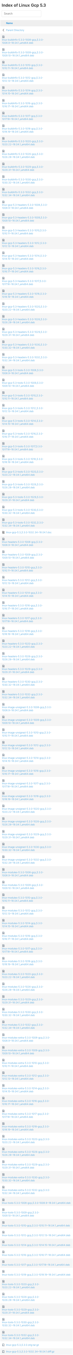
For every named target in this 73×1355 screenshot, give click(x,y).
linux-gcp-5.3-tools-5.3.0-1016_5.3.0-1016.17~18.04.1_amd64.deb (22, 435)
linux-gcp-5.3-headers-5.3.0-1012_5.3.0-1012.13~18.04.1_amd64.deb (24, 245)
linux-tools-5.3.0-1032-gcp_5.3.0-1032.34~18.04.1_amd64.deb (20, 1337)
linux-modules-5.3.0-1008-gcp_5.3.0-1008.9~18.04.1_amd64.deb (22, 874)
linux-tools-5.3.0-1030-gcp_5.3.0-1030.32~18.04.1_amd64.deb (20, 1324)
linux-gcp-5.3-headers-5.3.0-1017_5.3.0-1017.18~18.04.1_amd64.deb (24, 283)
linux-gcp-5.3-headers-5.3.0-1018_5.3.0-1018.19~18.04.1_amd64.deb (24, 295)
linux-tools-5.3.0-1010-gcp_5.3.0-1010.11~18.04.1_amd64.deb (36, 1225)
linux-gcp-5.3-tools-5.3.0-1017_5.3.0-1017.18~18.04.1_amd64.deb (22, 448)
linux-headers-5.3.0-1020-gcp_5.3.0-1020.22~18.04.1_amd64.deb (22, 645)
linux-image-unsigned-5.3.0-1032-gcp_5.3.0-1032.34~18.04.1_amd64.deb (27, 861)
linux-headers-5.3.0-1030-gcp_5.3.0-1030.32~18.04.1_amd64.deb (22, 683)
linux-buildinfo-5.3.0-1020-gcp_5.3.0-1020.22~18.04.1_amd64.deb (23, 143)
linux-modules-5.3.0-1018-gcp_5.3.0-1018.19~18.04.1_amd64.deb (22, 963)
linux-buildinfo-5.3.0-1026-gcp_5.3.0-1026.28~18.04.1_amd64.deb (23, 155)
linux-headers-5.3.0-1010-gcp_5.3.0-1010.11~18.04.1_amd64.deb (22, 569)
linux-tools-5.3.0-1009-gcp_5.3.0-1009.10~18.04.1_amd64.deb (20, 1214)
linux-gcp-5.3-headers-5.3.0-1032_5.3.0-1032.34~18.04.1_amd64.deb (25, 359)
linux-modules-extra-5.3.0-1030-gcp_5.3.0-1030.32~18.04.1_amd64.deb (26, 1179)
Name (9, 23)
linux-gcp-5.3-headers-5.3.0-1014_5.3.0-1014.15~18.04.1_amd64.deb (24, 257)
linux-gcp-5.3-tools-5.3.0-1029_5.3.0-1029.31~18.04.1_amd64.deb (23, 499)
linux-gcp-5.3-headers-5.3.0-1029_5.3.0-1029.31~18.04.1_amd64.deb (25, 333)
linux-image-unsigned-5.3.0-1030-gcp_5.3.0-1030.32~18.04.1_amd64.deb (27, 848)
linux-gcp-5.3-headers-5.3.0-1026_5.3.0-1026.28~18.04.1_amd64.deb (25, 321)
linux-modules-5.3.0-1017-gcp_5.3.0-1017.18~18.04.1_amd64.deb (22, 950)
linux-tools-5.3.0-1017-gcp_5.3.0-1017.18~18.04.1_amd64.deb (36, 1264)
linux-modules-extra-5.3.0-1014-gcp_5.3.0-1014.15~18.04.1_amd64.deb (26, 1090)
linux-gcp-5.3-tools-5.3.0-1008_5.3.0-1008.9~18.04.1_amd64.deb (23, 372)
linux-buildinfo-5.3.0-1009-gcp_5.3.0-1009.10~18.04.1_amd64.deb (23, 54)
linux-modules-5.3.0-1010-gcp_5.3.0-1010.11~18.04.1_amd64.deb (22, 899)
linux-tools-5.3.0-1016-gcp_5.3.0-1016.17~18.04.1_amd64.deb (36, 1254)
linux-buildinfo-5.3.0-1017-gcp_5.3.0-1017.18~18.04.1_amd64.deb (22, 117)
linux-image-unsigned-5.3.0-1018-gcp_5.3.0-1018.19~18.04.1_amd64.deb (26, 798)
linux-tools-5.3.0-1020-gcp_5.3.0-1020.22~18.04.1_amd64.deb (20, 1286)
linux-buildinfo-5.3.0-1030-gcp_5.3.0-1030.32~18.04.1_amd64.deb (23, 181)
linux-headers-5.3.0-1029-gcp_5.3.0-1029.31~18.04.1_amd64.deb (22, 670)
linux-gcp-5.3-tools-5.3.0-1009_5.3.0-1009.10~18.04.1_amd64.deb (23, 384)
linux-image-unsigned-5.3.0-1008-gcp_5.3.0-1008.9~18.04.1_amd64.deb (27, 709)
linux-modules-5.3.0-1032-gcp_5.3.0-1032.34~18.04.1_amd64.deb (22, 1026)
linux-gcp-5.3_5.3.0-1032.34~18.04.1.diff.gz (30, 1351)
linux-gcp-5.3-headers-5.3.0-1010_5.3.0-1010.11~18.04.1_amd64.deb (24, 232)
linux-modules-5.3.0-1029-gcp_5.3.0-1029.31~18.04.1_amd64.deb (22, 1001)
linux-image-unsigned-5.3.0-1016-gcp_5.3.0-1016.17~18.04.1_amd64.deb (26, 772)
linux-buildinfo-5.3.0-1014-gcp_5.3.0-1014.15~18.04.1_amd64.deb (22, 92)
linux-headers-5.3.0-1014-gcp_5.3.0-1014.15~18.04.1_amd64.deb (22, 594)
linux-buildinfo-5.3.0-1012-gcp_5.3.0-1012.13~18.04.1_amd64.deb (22, 79)
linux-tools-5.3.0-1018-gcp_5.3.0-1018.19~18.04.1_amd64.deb (36, 1274)
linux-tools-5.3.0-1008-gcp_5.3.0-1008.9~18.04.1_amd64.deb (36, 1202)
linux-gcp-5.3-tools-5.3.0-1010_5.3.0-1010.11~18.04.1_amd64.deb (22, 397)
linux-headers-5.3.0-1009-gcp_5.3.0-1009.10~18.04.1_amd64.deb (22, 556)
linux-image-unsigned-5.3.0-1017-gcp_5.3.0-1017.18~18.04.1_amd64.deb (26, 785)
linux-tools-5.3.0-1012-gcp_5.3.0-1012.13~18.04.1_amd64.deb (36, 1235)
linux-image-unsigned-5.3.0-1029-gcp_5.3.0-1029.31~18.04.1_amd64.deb (27, 836)
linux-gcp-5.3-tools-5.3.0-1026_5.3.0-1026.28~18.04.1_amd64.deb (23, 486)
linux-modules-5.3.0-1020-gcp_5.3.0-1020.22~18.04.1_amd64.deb (22, 976)
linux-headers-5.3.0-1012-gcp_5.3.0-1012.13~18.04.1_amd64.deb (22, 582)
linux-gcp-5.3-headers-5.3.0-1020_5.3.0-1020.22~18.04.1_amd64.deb (25, 308)
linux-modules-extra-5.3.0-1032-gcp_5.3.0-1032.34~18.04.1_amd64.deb (26, 1192)
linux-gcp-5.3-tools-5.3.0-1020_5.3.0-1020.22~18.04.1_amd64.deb (23, 473)
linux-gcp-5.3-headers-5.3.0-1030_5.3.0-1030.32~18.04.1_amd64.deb (25, 346)
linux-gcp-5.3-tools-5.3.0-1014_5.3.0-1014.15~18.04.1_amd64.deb (22, 422)
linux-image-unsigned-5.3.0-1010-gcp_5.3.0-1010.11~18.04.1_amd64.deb (26, 734)
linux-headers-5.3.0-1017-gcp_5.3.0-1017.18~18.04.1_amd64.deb (22, 620)
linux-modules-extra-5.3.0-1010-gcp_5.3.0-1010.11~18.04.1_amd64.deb (26, 1064)
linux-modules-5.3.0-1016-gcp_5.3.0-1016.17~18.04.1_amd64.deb (22, 937)
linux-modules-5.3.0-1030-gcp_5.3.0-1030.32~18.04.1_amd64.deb (22, 1014)
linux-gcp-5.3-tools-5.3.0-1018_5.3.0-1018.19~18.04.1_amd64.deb (22, 460)
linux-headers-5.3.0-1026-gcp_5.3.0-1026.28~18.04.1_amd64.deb (22, 658)
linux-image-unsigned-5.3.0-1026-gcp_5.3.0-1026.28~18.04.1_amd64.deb (27, 823)
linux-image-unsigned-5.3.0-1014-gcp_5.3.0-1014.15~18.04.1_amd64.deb (26, 759)
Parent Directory (15, 30)
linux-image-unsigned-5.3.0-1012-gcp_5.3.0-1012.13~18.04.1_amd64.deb (26, 747)
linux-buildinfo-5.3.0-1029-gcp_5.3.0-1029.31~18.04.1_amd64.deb (23, 168)
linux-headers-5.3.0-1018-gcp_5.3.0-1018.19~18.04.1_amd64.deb (22, 632)
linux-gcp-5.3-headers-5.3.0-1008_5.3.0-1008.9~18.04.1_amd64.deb (25, 206)
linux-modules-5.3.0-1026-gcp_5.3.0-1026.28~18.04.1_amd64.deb (22, 988)
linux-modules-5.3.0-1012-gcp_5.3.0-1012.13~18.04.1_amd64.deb (22, 912)
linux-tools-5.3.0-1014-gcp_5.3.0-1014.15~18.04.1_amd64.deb (36, 1244)
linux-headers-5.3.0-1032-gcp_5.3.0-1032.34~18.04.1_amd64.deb (22, 696)
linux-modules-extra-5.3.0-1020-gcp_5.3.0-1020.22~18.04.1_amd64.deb (26, 1141)
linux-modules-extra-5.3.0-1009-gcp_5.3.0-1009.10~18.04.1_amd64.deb (26, 1052)
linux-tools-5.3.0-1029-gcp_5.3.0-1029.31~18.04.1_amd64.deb (20, 1311)
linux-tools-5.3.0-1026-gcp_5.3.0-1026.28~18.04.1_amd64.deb (20, 1298)
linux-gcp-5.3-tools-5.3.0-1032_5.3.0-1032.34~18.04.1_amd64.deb (23, 524)
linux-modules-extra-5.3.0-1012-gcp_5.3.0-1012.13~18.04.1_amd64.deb (26, 1077)
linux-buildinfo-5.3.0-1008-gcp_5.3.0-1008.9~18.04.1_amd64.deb (23, 41)
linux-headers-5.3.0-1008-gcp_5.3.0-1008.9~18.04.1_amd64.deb (22, 543)
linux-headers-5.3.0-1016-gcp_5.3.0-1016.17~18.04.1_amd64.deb (22, 607)
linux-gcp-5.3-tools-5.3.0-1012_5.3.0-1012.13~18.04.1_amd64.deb (22, 410)
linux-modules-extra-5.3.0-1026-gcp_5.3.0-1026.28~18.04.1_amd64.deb (26, 1153)
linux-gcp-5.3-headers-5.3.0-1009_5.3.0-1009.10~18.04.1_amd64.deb (25, 219)
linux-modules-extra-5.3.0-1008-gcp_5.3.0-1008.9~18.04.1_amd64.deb (26, 1039)
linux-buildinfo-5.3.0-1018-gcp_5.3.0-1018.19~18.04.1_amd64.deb (22, 130)
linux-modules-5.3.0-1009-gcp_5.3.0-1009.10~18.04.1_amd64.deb (22, 886)
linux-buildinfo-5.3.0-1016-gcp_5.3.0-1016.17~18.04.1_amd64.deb (22, 105)
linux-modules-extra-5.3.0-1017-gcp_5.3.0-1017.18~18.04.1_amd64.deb (25, 1115)
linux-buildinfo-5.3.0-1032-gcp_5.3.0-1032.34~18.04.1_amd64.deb (23, 194)
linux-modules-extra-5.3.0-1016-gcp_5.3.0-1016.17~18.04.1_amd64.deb (26, 1102)
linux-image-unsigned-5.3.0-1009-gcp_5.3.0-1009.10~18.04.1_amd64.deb (27, 721)
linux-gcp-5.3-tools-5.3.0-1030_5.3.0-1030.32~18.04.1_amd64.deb (23, 511)
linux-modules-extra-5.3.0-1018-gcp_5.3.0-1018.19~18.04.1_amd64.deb (26, 1128)
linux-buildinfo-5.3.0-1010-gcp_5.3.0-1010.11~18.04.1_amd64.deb (22, 67)
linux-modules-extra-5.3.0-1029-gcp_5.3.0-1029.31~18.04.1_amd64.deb (26, 1166)
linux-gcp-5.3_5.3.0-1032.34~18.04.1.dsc (29, 532)
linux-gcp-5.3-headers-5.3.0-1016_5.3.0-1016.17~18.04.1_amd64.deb (24, 270)
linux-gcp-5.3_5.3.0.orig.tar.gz (22, 1344)
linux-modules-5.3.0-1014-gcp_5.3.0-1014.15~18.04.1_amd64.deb (22, 925)
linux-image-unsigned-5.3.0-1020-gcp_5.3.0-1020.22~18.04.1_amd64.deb (27, 810)
